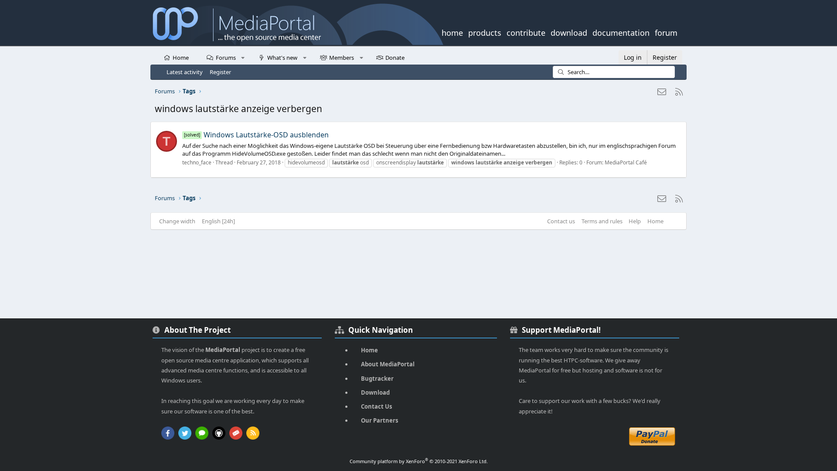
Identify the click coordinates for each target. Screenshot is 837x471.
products (484, 31)
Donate (395, 57)
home (452, 31)
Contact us (561, 221)
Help (635, 221)
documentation (621, 31)
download (569, 31)
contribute (526, 31)
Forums (226, 57)
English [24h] (218, 221)
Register (220, 72)
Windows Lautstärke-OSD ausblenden (256, 135)
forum (666, 31)
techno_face (196, 162)
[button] (243, 57)
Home (181, 57)
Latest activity (185, 72)
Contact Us (376, 406)
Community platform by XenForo (419, 461)
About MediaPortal (388, 364)
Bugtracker (377, 378)
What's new (282, 57)
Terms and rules (602, 221)
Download (375, 392)
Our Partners (379, 420)
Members (341, 57)
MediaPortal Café (626, 162)
